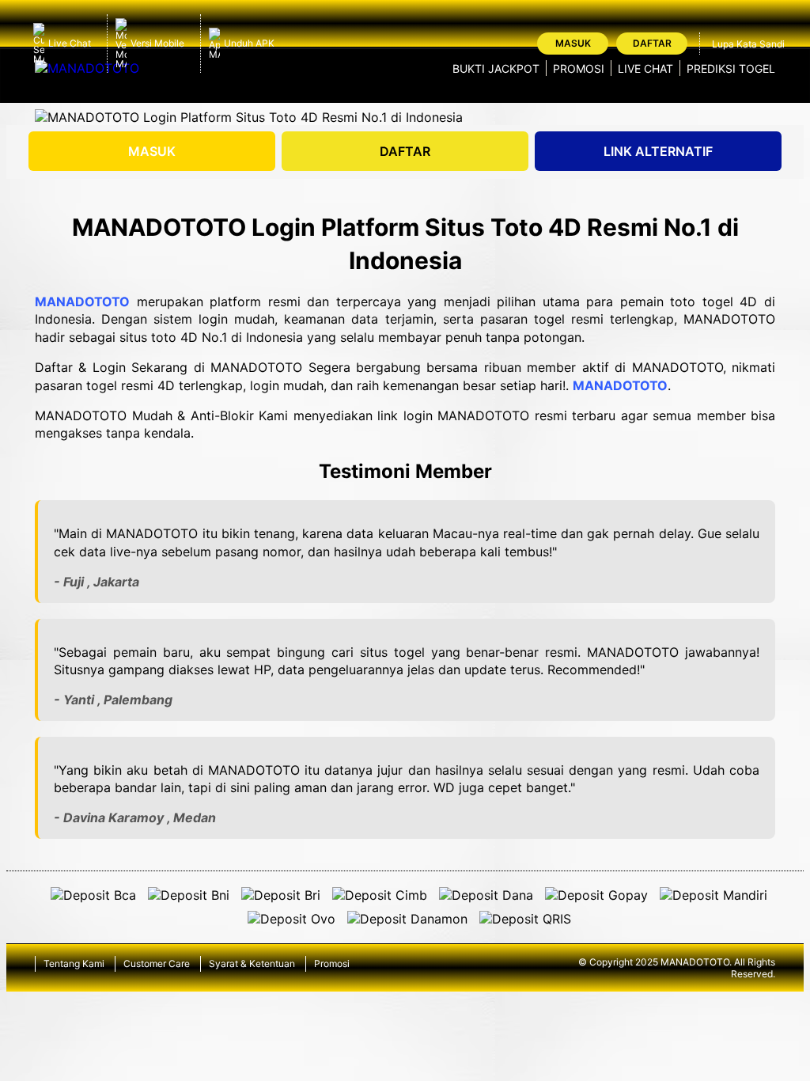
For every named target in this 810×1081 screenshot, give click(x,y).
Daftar (652, 43)
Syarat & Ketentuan (252, 963)
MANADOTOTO (82, 301)
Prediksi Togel (731, 68)
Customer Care (156, 963)
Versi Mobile (157, 43)
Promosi (578, 68)
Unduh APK (249, 43)
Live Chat (69, 43)
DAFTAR (405, 151)
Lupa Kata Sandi (748, 44)
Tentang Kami (74, 963)
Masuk (573, 43)
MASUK (152, 151)
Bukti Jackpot (495, 68)
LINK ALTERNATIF (658, 151)
